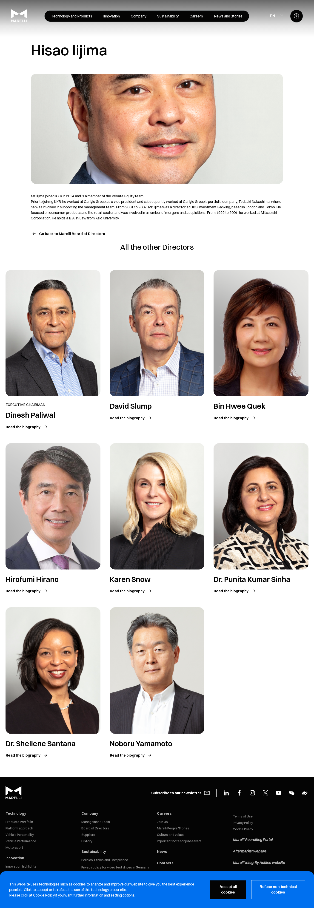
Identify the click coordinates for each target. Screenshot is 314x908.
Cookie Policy (243, 829)
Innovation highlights (21, 866)
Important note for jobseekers (179, 841)
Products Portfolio (19, 821)
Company (89, 813)
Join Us (162, 821)
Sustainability (93, 851)
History (86, 841)
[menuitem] (72, 16)
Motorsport (14, 847)
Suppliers (88, 834)
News (162, 851)
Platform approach (19, 828)
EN (272, 16)
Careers (164, 813)
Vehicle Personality (20, 834)
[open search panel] (296, 16)
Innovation (15, 858)
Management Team (95, 821)
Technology (16, 813)
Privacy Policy (243, 822)
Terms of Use (243, 816)
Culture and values (171, 834)
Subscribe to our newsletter (176, 793)
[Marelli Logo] (19, 21)
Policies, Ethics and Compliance (104, 860)
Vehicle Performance (21, 841)
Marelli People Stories (173, 828)
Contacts (165, 863)
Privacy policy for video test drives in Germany (115, 867)
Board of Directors (95, 828)
